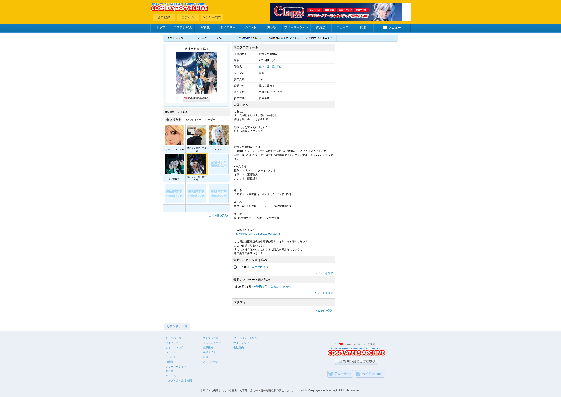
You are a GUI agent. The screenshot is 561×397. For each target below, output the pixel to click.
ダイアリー (228, 27)
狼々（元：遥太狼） (271, 66)
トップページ (173, 338)
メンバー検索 (210, 361)
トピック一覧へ (324, 310)
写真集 (205, 27)
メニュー (395, 27)
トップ (160, 27)
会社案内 (238, 347)
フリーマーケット (296, 27)
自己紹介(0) (260, 267)
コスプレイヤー (193, 119)
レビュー (170, 352)
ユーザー (210, 119)
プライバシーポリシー (246, 338)
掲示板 (271, 27)
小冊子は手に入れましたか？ (272, 286)
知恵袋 (320, 27)
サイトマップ (241, 342)
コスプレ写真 (183, 27)
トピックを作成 (324, 273)
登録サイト (209, 352)
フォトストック (174, 347)
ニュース (342, 27)
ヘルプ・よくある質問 (178, 380)
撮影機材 (208, 347)
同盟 (363, 27)
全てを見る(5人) (218, 215)
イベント (250, 27)
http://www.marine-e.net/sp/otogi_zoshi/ (257, 233)
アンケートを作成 (322, 293)
